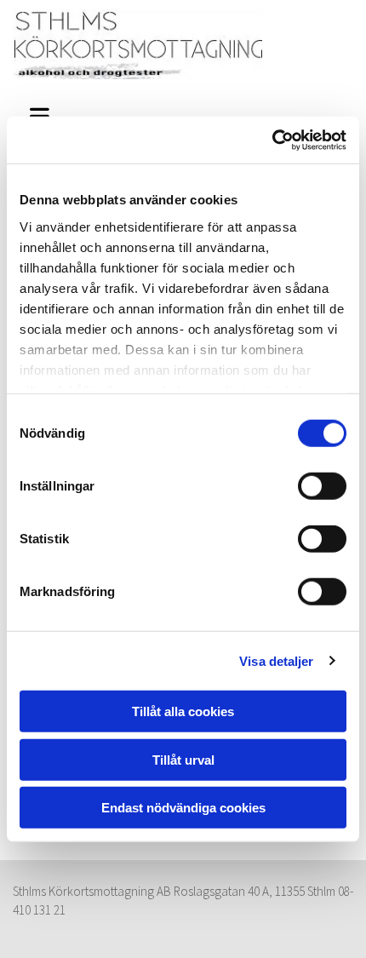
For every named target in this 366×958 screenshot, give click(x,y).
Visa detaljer (276, 660)
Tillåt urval (183, 759)
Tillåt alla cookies (183, 711)
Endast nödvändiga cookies (183, 807)
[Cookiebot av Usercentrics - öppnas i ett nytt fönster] (271, 140)
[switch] (322, 486)
